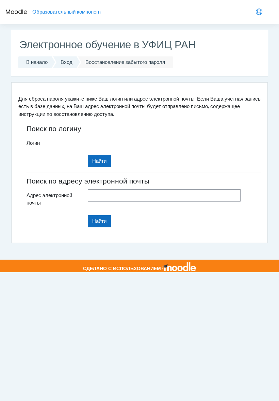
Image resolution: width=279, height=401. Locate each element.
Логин (33, 142)
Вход (66, 62)
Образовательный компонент (66, 11)
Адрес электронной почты (49, 199)
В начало (37, 62)
